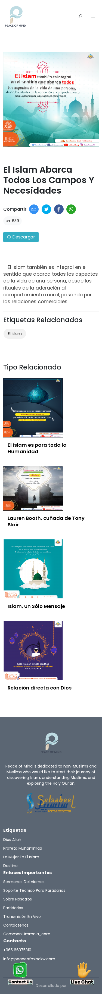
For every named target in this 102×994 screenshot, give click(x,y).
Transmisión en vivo (22, 916)
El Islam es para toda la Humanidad (37, 448)
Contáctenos (16, 925)
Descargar (23, 237)
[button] (93, 16)
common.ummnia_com (26, 934)
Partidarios (13, 908)
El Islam (15, 333)
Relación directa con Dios (40, 687)
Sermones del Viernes (24, 881)
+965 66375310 (17, 950)
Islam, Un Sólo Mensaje (36, 606)
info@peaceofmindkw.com (29, 959)
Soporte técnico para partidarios (34, 890)
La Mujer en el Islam (21, 857)
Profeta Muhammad (22, 848)
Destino (10, 865)
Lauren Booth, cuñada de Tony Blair (46, 521)
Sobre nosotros (17, 899)
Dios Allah (12, 839)
